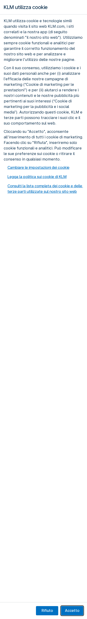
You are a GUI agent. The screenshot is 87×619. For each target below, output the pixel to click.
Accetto (72, 610)
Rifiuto (47, 610)
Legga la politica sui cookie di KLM (37, 177)
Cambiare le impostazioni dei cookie (38, 167)
